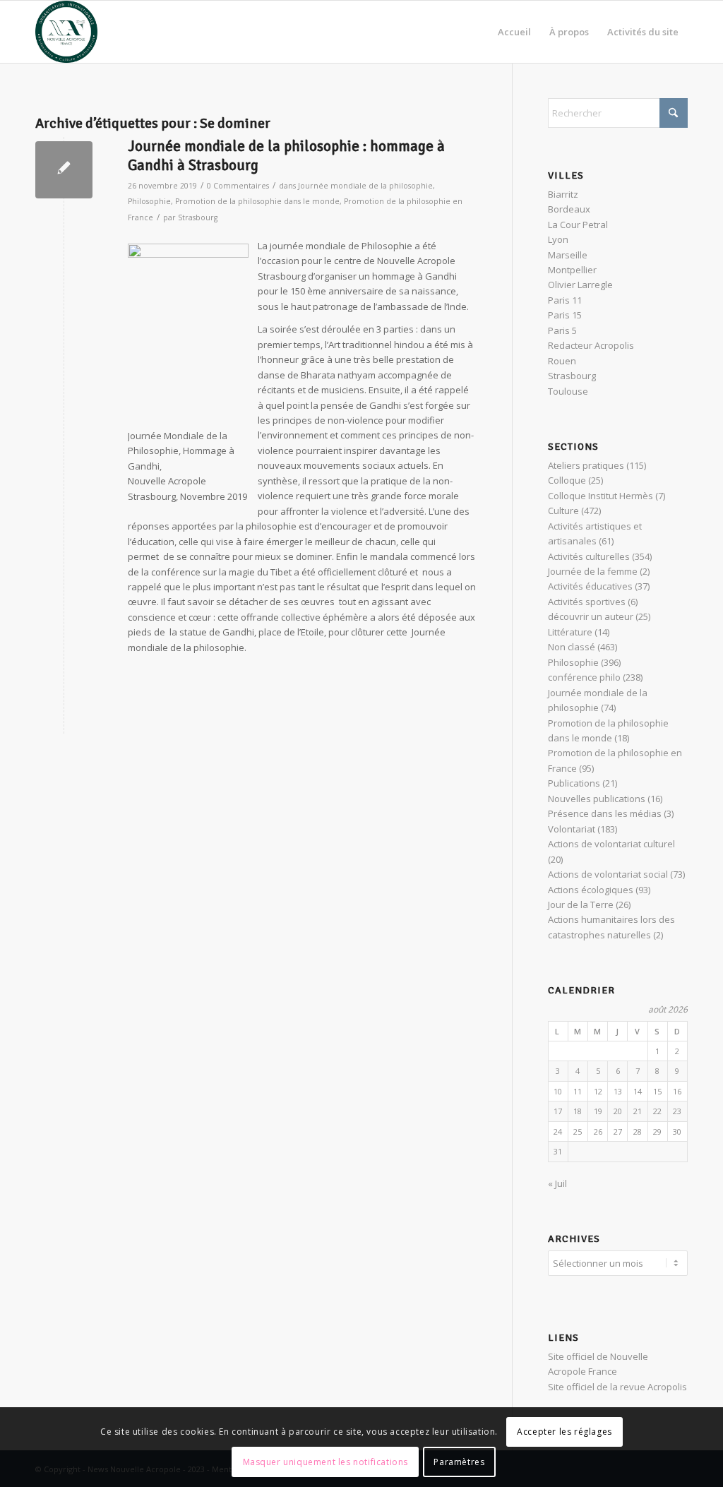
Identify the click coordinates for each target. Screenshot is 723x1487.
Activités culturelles (589, 556)
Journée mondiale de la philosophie (365, 186)
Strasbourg (197, 217)
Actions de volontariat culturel (611, 843)
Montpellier (572, 269)
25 (577, 1131)
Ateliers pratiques (586, 465)
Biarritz (563, 194)
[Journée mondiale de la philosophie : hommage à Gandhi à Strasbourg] (63, 169)
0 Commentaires (238, 186)
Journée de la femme (593, 571)
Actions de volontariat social (608, 874)
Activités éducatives (590, 586)
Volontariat (571, 829)
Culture (563, 510)
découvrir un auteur (590, 616)
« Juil (557, 1183)
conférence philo (584, 677)
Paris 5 (562, 330)
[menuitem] (514, 32)
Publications (574, 783)
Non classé (571, 646)
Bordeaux (569, 209)
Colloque (567, 480)
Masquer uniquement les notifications (326, 1462)
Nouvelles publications (596, 798)
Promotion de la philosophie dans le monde (257, 201)
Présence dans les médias (605, 813)
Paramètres (459, 1462)
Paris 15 (565, 315)
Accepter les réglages (564, 1432)
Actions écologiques (590, 889)
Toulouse (568, 391)
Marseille (567, 255)
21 (637, 1111)
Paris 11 (565, 300)
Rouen (562, 360)
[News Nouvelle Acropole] (66, 32)
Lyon (558, 239)
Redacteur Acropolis (591, 345)
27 (618, 1131)
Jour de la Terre (581, 904)
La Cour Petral (578, 224)
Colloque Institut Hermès (600, 495)
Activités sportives (587, 601)
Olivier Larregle (580, 284)
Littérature (570, 632)
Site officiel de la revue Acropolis (617, 1386)
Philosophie (149, 201)
